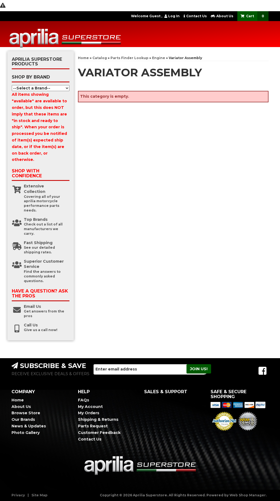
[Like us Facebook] (262, 371)
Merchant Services (224, 432)
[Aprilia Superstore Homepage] (85, 33)
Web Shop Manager (247, 495)
